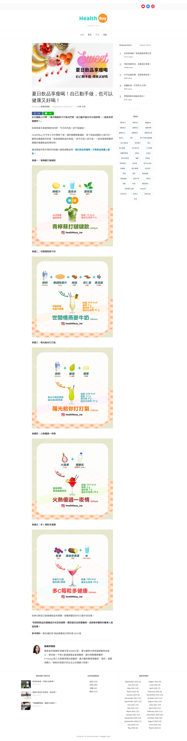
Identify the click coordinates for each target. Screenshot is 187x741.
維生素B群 (135, 168)
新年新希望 (125, 158)
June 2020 (153, 724)
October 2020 (153, 718)
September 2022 (131, 681)
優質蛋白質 (148, 133)
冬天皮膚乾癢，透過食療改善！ (137, 74)
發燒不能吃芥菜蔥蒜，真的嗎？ (44, 692)
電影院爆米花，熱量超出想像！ (137, 64)
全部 (82, 35)
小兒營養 (149, 148)
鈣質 (133, 183)
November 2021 (131, 698)
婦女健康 (122, 148)
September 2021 (131, 701)
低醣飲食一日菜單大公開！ (136, 85)
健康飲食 (135, 133)
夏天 (149, 143)
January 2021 (131, 714)
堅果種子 (138, 143)
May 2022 (131, 688)
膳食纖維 (123, 178)
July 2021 (131, 704)
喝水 (131, 138)
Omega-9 (135, 122)
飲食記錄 (147, 194)
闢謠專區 (145, 183)
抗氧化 (137, 153)
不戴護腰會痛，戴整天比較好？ (44, 703)
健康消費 (148, 128)
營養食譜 (123, 163)
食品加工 (143, 189)
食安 (90, 35)
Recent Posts (145, 45)
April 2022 (153, 688)
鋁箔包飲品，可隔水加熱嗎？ (43, 681)
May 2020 (131, 728)
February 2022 (153, 691)
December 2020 (153, 714)
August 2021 (153, 701)
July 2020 (131, 724)
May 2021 (131, 708)
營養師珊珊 (45, 106)
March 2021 (131, 711)
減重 (137, 158)
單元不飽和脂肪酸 (146, 138)
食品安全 (123, 194)
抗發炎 (148, 153)
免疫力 (121, 138)
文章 (97, 35)
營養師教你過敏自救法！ (135, 96)
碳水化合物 (147, 163)
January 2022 (131, 694)
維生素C (148, 168)
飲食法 (135, 194)
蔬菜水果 (136, 178)
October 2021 (153, 698)
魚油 (135, 199)
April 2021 (153, 708)
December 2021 (153, 694)
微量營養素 (124, 153)
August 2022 (154, 681)
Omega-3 (123, 122)
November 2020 (131, 718)
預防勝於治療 (129, 189)
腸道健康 (145, 173)
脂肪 (133, 173)
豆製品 (148, 178)
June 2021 (153, 704)
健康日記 (135, 128)
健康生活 (122, 133)
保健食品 (123, 128)
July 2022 (131, 684)
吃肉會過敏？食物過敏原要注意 (137, 53)
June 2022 (153, 684)
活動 (105, 35)
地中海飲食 (124, 143)
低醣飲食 (148, 122)
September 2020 (131, 721)
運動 (124, 183)
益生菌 (134, 163)
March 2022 (131, 691)
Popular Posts (125, 45)
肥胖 (124, 173)
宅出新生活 (135, 148)
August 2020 (153, 721)
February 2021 (153, 711)
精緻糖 (122, 168)
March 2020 (153, 728)
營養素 (147, 158)
